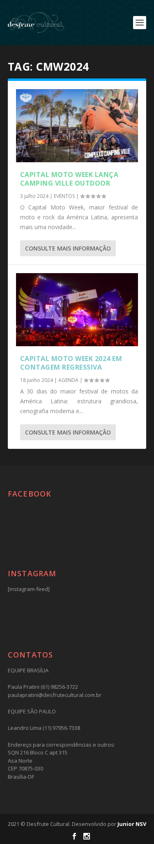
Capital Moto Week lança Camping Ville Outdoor (69, 179)
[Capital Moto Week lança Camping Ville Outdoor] (77, 125)
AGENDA (68, 380)
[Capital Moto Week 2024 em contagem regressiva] (77, 309)
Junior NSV (131, 824)
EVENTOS (64, 196)
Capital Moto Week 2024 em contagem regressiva (71, 363)
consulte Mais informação (68, 248)
